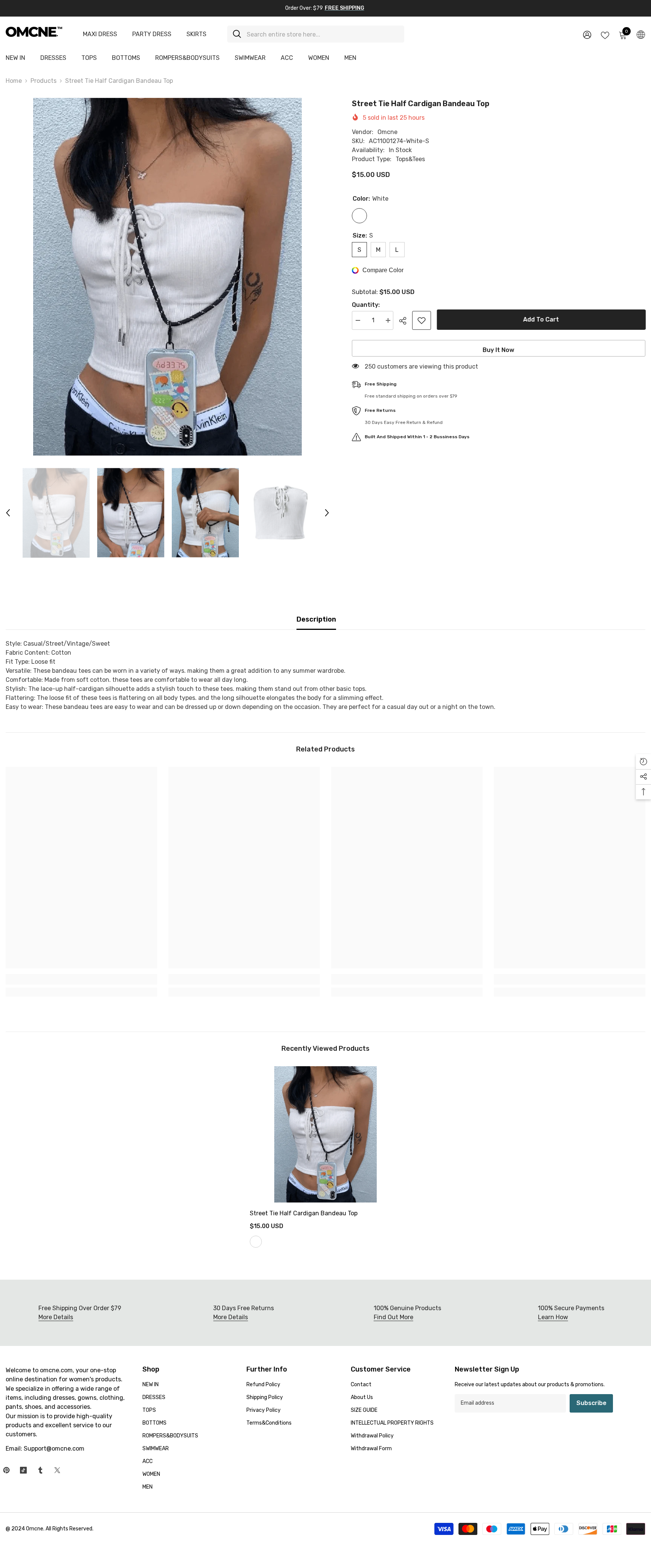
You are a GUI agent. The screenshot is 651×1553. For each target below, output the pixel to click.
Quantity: (366, 304)
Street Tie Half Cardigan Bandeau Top (304, 1213)
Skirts (196, 34)
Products (44, 80)
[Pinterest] (6, 1470)
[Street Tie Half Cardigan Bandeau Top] (325, 1134)
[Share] (405, 321)
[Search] (315, 34)
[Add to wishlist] (421, 320)
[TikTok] (23, 1470)
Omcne (387, 132)
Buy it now (498, 350)
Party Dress (151, 34)
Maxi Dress (100, 34)
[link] (81, 979)
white (256, 1242)
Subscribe (591, 1403)
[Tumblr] (40, 1470)
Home (14, 80)
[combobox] (322, 34)
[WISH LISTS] (605, 34)
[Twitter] (57, 1470)
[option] (167, 277)
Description (316, 619)
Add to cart (541, 319)
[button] (8, 512)
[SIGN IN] (587, 34)
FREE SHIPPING (344, 8)
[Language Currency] (640, 34)
